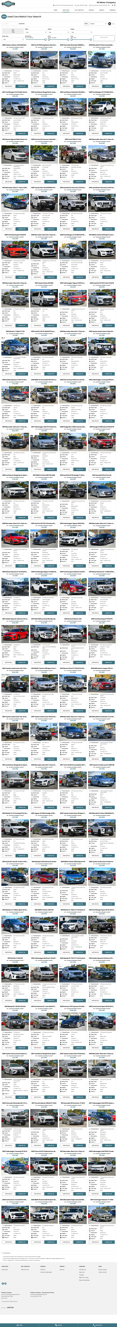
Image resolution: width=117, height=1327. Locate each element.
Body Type (5, 36)
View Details (8, 86)
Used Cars (5, 1269)
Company (113, 10)
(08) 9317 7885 (9, 1296)
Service (101, 10)
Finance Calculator (46, 1272)
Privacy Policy (103, 1269)
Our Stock (66, 10)
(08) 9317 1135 (37, 1296)
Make (26, 29)
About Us (81, 1272)
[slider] (45, 40)
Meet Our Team (84, 1277)
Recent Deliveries (84, 1280)
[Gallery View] (109, 23)
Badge (72, 29)
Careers (81, 1275)
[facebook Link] (112, 5)
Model (49, 29)
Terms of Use (102, 1272)
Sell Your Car (79, 10)
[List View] (113, 23)
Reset (86, 23)
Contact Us (21, 86)
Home (55, 10)
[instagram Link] (115, 5)
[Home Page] (8, 4)
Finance (91, 10)
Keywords (22, 23)
